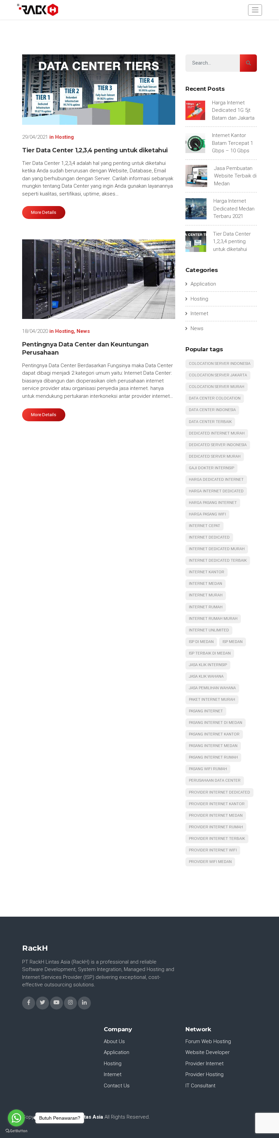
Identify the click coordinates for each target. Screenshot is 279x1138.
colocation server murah (216, 387)
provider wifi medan (210, 862)
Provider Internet (204, 1063)
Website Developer (207, 1052)
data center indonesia (212, 410)
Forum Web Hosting (208, 1041)
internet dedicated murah (217, 549)
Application (203, 284)
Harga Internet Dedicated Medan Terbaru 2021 (234, 208)
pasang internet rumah (213, 757)
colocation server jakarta (218, 375)
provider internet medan (216, 815)
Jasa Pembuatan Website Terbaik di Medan (235, 176)
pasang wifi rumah (208, 769)
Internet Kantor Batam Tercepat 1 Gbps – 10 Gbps (232, 143)
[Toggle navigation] (255, 10)
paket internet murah (212, 699)
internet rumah (206, 607)
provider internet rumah (216, 827)
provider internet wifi (213, 850)
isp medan (233, 642)
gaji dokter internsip (211, 468)
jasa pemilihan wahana (212, 688)
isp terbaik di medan (210, 653)
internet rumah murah (213, 618)
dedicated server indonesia (218, 445)
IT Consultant (200, 1086)
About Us (114, 1041)
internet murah (206, 595)
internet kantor (206, 572)
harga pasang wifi (207, 514)
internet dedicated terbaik (218, 560)
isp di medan (201, 642)
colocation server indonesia (219, 363)
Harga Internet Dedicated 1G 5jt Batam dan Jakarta (233, 110)
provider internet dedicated (219, 792)
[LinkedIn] (84, 1003)
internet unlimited (209, 630)
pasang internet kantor (214, 734)
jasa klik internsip (208, 665)
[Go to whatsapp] (16, 1117)
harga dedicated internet (216, 479)
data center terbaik (210, 422)
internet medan (205, 583)
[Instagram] (70, 1003)
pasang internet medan (213, 746)
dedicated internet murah (217, 433)
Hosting (64, 137)
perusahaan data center (215, 780)
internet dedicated (209, 537)
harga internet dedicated (216, 491)
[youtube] (56, 1003)
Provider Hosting (204, 1074)
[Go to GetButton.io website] (16, 1131)
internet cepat (204, 526)
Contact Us (117, 1086)
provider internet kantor (217, 804)
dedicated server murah (215, 456)
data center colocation (215, 398)
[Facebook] (28, 1003)
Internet (199, 313)
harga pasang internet (213, 502)
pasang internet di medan (215, 722)
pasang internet (206, 711)
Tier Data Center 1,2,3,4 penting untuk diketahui (95, 150)
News (83, 331)
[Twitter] (42, 1003)
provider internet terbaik (217, 838)
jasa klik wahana (206, 676)
